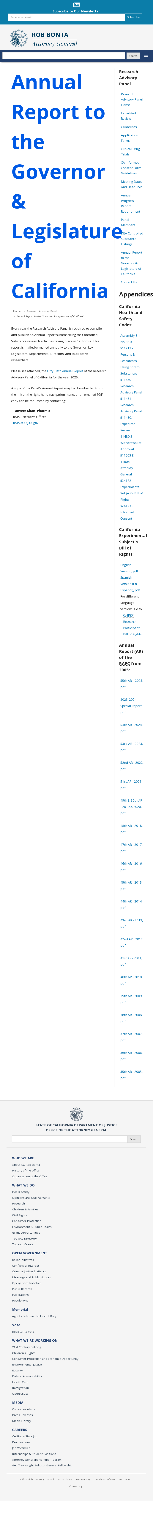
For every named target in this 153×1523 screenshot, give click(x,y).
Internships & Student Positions (34, 1454)
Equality (17, 1370)
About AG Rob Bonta (26, 1164)
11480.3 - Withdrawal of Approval (130, 442)
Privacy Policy (83, 1479)
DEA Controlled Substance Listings (132, 238)
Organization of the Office (29, 1176)
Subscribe (133, 17)
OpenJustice (20, 1393)
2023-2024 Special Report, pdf (131, 705)
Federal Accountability (27, 1376)
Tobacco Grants (22, 1244)
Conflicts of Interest (25, 1265)
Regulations (20, 1300)
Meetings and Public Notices (31, 1277)
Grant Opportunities (26, 1232)
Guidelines (129, 127)
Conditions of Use (105, 1479)
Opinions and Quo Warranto (31, 1197)
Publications (20, 1294)
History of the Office (26, 1170)
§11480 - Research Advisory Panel (131, 386)
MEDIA (17, 1402)
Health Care (20, 1382)
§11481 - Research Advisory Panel (131, 404)
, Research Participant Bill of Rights (132, 624)
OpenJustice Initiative (26, 1283)
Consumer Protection (26, 1221)
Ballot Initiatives (23, 1260)
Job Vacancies (21, 1448)
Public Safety (20, 1192)
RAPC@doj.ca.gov (25, 423)
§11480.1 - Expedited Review (128, 423)
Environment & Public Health (32, 1227)
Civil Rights (19, 1215)
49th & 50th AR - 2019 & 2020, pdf (131, 806)
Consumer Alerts (23, 1409)
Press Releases (22, 1415)
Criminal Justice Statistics (29, 1271)
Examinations (21, 1442)
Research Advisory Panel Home (132, 99)
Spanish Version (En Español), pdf (130, 583)
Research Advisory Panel (42, 311)
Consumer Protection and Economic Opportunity (45, 1358)
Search (133, 56)
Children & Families (25, 1209)
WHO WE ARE (23, 1158)
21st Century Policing (26, 1347)
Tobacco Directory (24, 1238)
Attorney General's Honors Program (36, 1459)
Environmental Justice (27, 1364)
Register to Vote (23, 1331)
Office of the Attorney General (37, 1479)
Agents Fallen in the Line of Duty (34, 1316)
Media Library (21, 1421)
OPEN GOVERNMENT (29, 1253)
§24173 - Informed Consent (127, 512)
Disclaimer (125, 1479)
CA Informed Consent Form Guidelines (131, 167)
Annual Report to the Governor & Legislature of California (131, 263)
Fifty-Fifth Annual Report (65, 371)
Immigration (20, 1388)
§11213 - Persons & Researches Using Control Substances (130, 360)
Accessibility (65, 1479)
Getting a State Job (24, 1436)
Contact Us (129, 282)
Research (18, 1203)
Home (17, 311)
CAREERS (19, 1429)
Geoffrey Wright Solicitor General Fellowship (42, 1465)
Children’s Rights (23, 1353)
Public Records (22, 1289)
